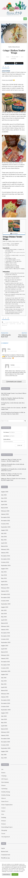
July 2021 (3, 677)
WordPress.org (5, 858)
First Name (6, 432)
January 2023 (5, 629)
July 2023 (3, 610)
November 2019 (5, 741)
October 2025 (5, 523)
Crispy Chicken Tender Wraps (12, 322)
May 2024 (4, 578)
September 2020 (5, 709)
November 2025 (5, 520)
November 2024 (5, 559)
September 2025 (5, 527)
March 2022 (4, 652)
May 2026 (4, 501)
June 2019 (4, 758)
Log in (3, 848)
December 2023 (5, 594)
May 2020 (4, 722)
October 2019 (5, 745)
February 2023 (5, 626)
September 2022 (5, 642)
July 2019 (3, 754)
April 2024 (4, 581)
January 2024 (5, 591)
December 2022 (5, 632)
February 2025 (5, 549)
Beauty (3, 772)
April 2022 (4, 649)
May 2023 (4, 616)
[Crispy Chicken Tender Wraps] (14, 33)
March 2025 (4, 546)
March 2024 (4, 584)
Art (2, 769)
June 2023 (4, 613)
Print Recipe (20, 63)
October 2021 (5, 668)
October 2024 (5, 562)
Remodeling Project (7, 827)
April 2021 (4, 687)
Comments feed (5, 854)
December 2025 (5, 517)
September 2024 (5, 565)
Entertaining (5, 782)
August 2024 (4, 568)
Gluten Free (12, 323)
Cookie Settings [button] (6, 874)
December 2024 (5, 556)
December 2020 (5, 700)
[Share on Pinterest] (8, 67)
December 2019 (5, 738)
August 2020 (4, 713)
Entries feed (4, 851)
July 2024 (4, 572)
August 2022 (4, 645)
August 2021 (4, 674)
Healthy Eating (11, 47)
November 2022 (5, 636)
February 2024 (5, 588)
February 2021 (5, 693)
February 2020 (5, 732)
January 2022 (5, 658)
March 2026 (4, 507)
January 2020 (5, 735)
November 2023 (5, 597)
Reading (3, 817)
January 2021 (4, 697)
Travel (3, 833)
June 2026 (4, 498)
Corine (7, 56)
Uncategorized (5, 836)
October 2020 (5, 706)
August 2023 (4, 607)
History (3, 798)
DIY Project (4, 779)
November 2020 (5, 703)
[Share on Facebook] (3, 67)
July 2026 (4, 495)
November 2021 (5, 665)
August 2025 (4, 530)
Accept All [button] (15, 874)
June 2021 (4, 681)
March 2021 (4, 690)
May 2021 (3, 684)
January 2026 (5, 514)
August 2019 (4, 751)
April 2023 (4, 620)
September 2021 (5, 671)
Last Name (6, 436)
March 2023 (4, 623)
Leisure (3, 808)
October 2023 (5, 600)
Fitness (3, 785)
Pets (2, 814)
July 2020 (4, 716)
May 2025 (4, 540)
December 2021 (5, 661)
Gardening (4, 788)
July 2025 (3, 533)
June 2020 (4, 719)
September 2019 (5, 748)
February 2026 (5, 511)
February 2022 (5, 655)
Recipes (18, 47)
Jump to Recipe (10, 63)
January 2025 (5, 552)
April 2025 (4, 543)
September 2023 (5, 604)
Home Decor (4, 801)
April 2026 (4, 504)
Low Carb (19, 323)
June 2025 (4, 536)
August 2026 (4, 491)
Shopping (4, 830)
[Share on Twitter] (5, 67)
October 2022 (5, 639)
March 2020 (4, 729)
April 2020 (4, 725)
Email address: (7, 439)
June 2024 (4, 575)
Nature (3, 811)
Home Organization (7, 804)
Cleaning (3, 775)
